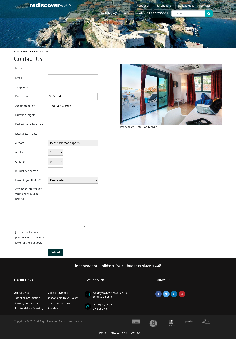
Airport (19, 143)
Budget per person (26, 171)
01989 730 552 (102, 305)
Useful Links (21, 293)
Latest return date (26, 133)
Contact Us (43, 51)
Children (20, 161)
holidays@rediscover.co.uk (122, 13)
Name (18, 68)
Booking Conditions (26, 303)
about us (144, 5)
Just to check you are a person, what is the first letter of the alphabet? (29, 237)
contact (205, 5)
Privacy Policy (118, 332)
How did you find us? (28, 180)
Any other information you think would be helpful (28, 194)
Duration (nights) (25, 115)
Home (32, 51)
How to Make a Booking (28, 308)
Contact (135, 332)
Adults (19, 152)
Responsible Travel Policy (62, 298)
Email (18, 77)
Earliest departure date (29, 124)
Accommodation (25, 105)
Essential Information (27, 298)
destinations (163, 5)
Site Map (52, 308)
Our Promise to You (59, 303)
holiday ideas (186, 5)
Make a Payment (57, 293)
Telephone (21, 87)
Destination (22, 96)
